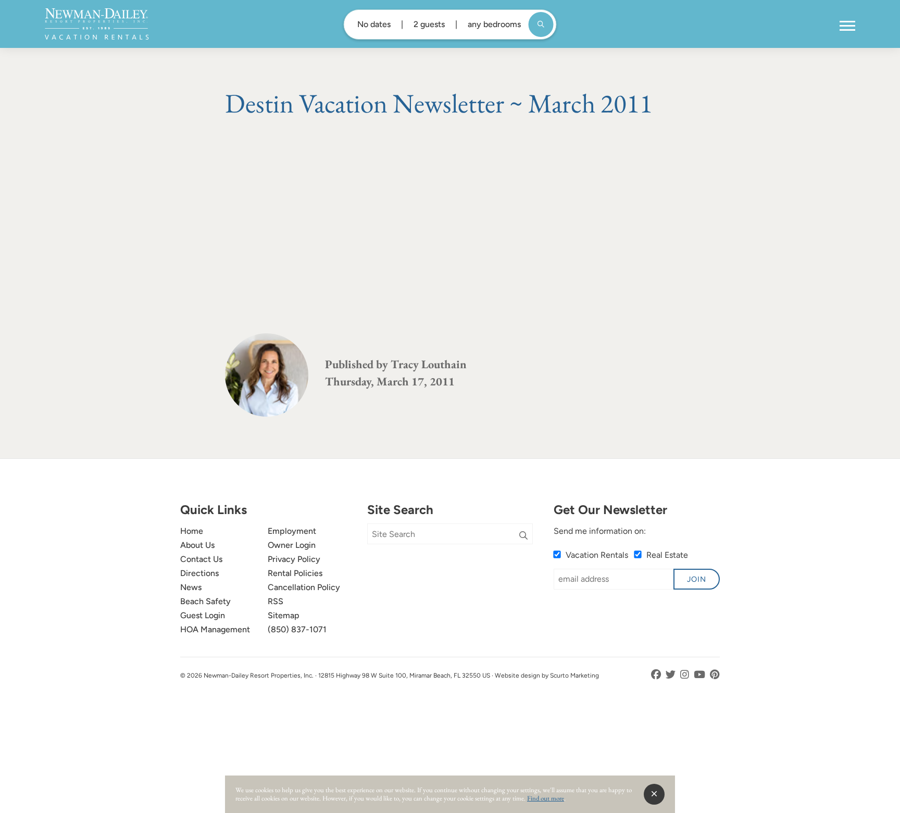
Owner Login (292, 545)
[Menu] (847, 26)
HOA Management (215, 629)
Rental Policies (295, 573)
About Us (197, 545)
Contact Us (201, 559)
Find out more (545, 798)
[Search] (523, 536)
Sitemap (283, 615)
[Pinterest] (715, 674)
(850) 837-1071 (297, 629)
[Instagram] (685, 674)
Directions (199, 573)
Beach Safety (205, 601)
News (191, 587)
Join (696, 579)
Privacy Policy (294, 559)
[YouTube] (700, 674)
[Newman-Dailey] (96, 24)
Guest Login (202, 615)
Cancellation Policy (304, 587)
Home (191, 531)
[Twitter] (672, 674)
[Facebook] (657, 674)
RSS (275, 601)
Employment (292, 531)
